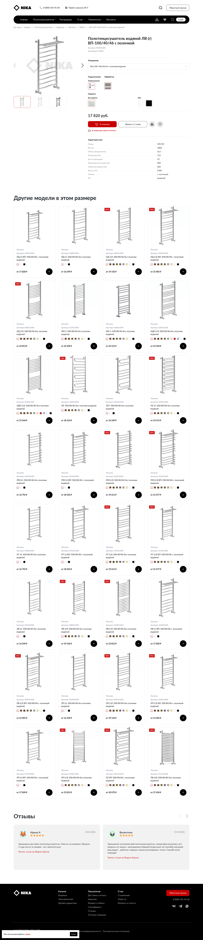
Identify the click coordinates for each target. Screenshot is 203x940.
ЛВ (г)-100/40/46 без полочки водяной (31, 630)
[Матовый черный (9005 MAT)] (148, 103)
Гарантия (92, 899)
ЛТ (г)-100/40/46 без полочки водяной (31, 556)
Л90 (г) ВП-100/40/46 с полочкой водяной (77, 481)
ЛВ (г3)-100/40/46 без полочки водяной (121, 630)
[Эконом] (91, 86)
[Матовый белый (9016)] (141, 103)
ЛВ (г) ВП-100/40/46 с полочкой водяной (166, 630)
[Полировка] (107, 86)
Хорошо (73, 934)
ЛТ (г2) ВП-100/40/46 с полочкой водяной (166, 556)
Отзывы (92, 911)
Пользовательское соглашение (116, 931)
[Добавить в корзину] (49, 271)
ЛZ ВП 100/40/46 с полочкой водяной (120, 779)
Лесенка (71, 27)
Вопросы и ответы (127, 903)
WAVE (82, 27)
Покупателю (94, 19)
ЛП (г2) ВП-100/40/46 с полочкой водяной (166, 704)
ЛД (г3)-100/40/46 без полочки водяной (32, 332)
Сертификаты (94, 907)
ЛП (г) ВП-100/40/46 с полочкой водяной (32, 779)
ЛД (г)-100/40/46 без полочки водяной (76, 258)
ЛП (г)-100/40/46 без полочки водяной (75, 704)
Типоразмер (93, 60)
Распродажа (66, 19)
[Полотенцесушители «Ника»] (22, 8)
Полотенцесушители (43, 19)
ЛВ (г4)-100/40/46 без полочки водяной (165, 779)
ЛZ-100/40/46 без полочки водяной (78, 405)
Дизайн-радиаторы (67, 903)
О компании (124, 895)
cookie (27, 934)
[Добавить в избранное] (160, 124)
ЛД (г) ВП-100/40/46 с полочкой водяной (32, 258)
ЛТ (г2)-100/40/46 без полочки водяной (121, 556)
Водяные (60, 27)
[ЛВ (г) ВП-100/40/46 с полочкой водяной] (49, 65)
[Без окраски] (91, 103)
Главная (24, 19)
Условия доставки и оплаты (104, 130)
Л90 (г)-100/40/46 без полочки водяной (32, 481)
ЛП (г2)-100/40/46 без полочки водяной (121, 704)
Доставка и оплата (97, 895)
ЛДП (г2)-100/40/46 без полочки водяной (33, 407)
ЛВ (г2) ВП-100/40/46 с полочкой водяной (33, 704)
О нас (80, 19)
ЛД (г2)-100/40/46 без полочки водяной (121, 258)
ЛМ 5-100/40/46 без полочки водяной (120, 332)
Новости (122, 899)
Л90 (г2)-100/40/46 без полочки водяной (121, 481)
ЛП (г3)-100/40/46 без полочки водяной (76, 779)
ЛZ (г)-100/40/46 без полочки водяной (165, 407)
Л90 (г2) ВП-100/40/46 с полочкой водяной (167, 481)
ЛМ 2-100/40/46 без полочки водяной (75, 332)
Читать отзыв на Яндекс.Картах (33, 851)
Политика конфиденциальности (87, 931)
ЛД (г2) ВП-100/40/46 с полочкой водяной (166, 258)
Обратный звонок (177, 7)
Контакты (111, 19)
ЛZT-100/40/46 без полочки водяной (119, 407)
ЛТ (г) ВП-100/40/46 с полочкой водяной (77, 556)
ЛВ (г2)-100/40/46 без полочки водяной (76, 630)
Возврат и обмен (96, 903)
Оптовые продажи (97, 914)
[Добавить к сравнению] (152, 124)
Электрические (65, 899)
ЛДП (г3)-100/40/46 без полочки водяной (166, 332)
